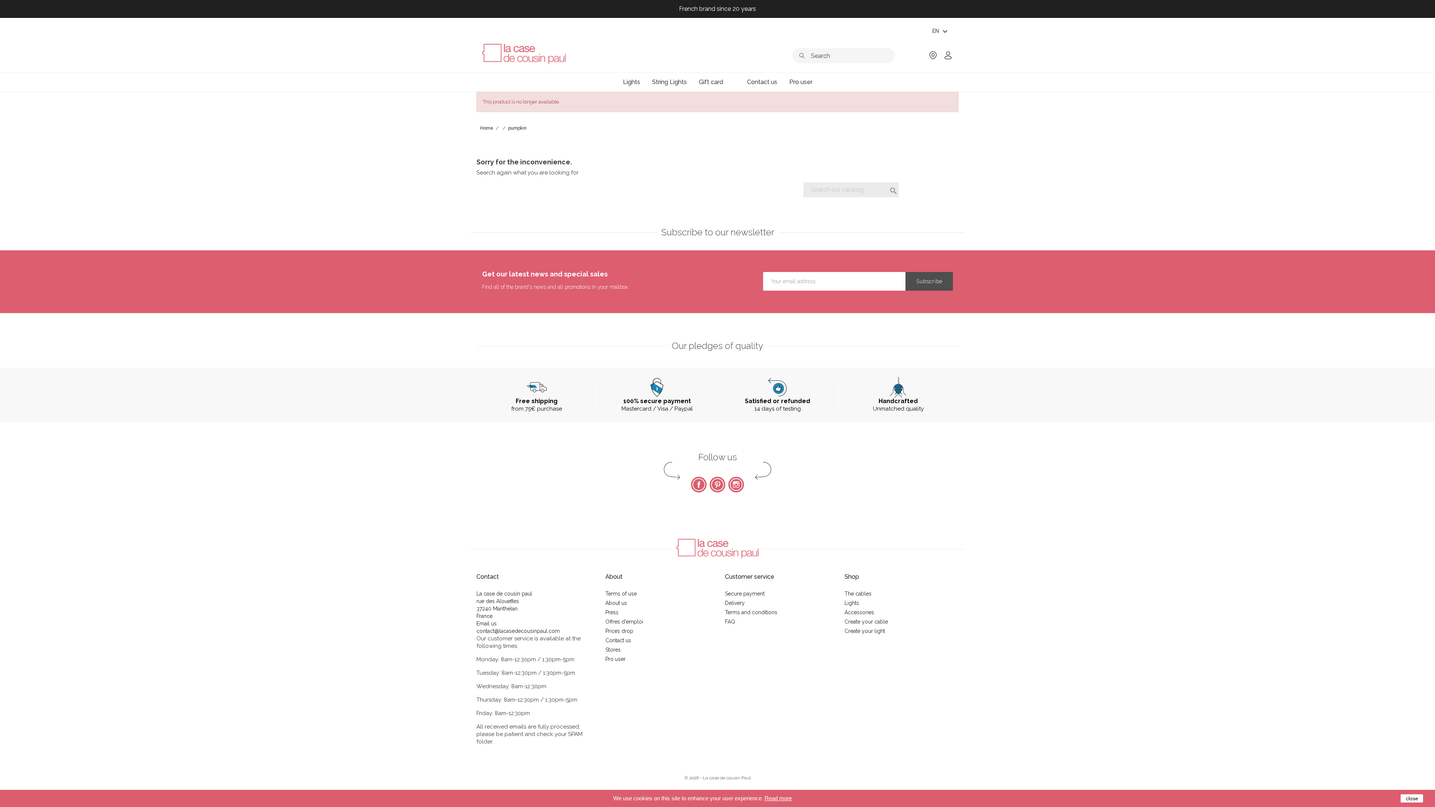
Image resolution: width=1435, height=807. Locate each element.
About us (616, 603)
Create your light (865, 631)
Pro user (615, 659)
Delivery (735, 603)
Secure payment (745, 594)
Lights (852, 603)
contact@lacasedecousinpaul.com (518, 631)
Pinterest (717, 484)
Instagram (736, 484)
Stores (613, 650)
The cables (858, 594)
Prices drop (619, 631)
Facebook (699, 484)
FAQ (730, 622)
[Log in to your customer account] (948, 57)
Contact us (618, 640)
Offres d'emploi (624, 622)
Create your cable (866, 622)
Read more (778, 798)
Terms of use (621, 594)
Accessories (859, 612)
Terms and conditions (751, 612)
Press (611, 612)
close (1412, 798)
